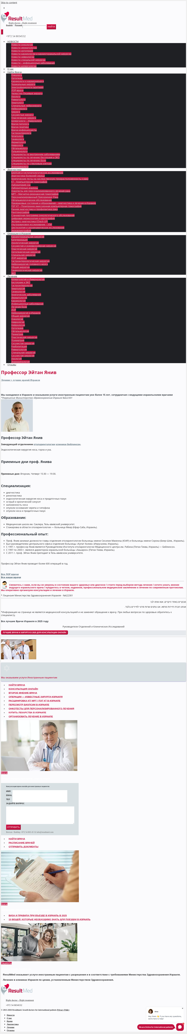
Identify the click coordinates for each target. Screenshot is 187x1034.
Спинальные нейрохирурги (26, 105)
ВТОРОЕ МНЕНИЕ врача (23, 693)
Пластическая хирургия (24, 248)
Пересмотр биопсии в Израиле (29, 704)
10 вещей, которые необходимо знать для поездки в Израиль (49, 919)
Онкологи (16, 75)
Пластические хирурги (23, 117)
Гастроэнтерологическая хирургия (30, 261)
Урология (16, 358)
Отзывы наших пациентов (16, 969)
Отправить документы (23, 846)
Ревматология (19, 349)
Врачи (4, 773)
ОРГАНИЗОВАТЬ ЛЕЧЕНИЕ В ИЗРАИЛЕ (31, 716)
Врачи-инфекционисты (24, 129)
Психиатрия (17, 340)
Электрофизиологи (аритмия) (27, 87)
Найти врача (17, 839)
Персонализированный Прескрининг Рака (34, 197)
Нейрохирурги (19, 108)
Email (9, 795)
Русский (18, 25)
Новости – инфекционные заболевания (33, 62)
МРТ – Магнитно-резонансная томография (35, 193)
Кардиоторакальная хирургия (27, 236)
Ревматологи (18, 99)
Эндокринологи (19, 166)
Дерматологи (18, 142)
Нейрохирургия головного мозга (29, 264)
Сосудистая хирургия (22, 343)
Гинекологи (17, 139)
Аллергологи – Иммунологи (26, 120)
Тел (8, 799)
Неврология (18, 321)
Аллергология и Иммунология (28, 279)
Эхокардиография (21, 230)
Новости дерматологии (24, 47)
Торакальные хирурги (23, 84)
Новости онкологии (22, 44)
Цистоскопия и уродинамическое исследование (37, 227)
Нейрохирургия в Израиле (26, 312)
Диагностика (14, 169)
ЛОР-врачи (17, 90)
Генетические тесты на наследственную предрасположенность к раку (49, 178)
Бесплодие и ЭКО (20, 282)
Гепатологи (17, 136)
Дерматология (19, 297)
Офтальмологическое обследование (31, 200)
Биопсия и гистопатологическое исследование (37, 172)
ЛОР (13, 309)
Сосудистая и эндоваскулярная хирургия (33, 245)
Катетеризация (19, 239)
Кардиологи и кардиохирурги (27, 81)
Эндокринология (20, 361)
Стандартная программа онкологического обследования (43, 215)
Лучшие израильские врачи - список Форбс (25, 778)
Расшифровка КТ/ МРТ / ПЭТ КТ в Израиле (34, 700)
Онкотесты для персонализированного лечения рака (40, 190)
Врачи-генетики (20, 126)
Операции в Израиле (19, 233)
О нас (10, 68)
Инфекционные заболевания (27, 303)
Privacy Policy (63, 1010)
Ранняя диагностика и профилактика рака (34, 209)
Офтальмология (20, 331)
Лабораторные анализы (24, 187)
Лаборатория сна (21, 184)
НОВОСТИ (13, 41)
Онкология (17, 318)
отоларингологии (44, 444)
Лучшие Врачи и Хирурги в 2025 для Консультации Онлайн (34, 632)
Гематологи (17, 102)
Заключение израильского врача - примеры (26, 910)
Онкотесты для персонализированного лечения (41, 708)
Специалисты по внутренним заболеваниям (35, 154)
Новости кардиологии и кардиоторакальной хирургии (41, 53)
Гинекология (18, 291)
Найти (51, 27)
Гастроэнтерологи (21, 133)
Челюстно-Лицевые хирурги (27, 93)
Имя (8, 791)
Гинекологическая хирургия (26, 270)
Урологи (15, 96)
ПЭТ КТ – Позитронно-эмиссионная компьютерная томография (46, 206)
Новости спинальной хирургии (28, 59)
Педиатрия (17, 334)
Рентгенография (20, 212)
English (9, 25)
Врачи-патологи (20, 123)
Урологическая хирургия (25, 242)
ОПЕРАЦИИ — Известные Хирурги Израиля (36, 697)
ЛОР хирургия (19, 257)
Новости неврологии (22, 56)
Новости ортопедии (22, 50)
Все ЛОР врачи (10, 574)
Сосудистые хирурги (22, 114)
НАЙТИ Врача (17, 685)
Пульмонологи (19, 151)
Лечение (12, 276)
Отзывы (11, 364)
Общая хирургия (20, 267)
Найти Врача (14, 72)
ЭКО (13, 273)
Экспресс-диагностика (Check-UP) (29, 221)
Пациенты (6, 963)
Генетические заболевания (26, 294)
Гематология (18, 288)
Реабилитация (19, 346)
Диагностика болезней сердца (28, 175)
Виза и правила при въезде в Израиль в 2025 (38, 915)
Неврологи (17, 145)
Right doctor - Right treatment (23, 23)
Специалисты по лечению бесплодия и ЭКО (35, 157)
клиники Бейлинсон (68, 444)
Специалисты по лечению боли (28, 160)
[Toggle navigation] (2, 31)
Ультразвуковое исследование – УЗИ (31, 224)
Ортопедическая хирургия (25, 251)
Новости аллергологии (24, 65)
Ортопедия (17, 328)
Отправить (13, 827)
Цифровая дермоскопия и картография (33, 218)
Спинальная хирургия (23, 254)
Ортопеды (17, 78)
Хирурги (15, 111)
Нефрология (18, 325)
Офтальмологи (19, 148)
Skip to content (9, 2)
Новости (11, 1015)
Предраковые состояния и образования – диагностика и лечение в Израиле (53, 203)
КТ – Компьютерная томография (29, 181)
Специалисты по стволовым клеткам (31, 163)
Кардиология (18, 300)
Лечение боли (19, 306)
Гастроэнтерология (22, 285)
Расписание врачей (22, 842)
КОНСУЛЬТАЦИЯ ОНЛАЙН (23, 689)
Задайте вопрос (15, 803)
